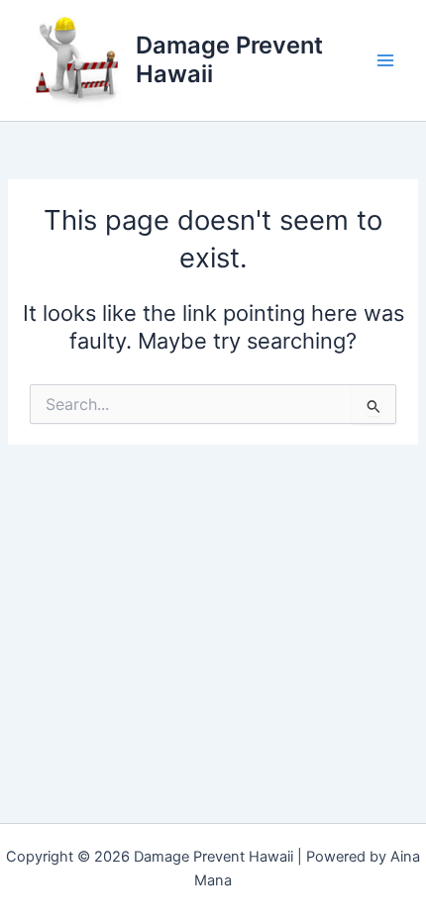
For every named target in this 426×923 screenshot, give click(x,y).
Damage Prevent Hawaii (229, 59)
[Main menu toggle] (385, 60)
